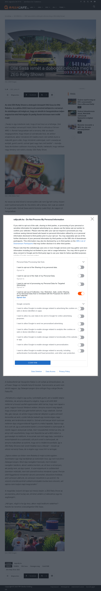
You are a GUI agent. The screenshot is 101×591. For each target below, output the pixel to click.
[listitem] (50, 262)
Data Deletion (36, 371)
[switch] (81, 267)
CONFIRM (32, 363)
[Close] (93, 219)
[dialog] (50, 295)
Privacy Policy (64, 371)
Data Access (50, 371)
